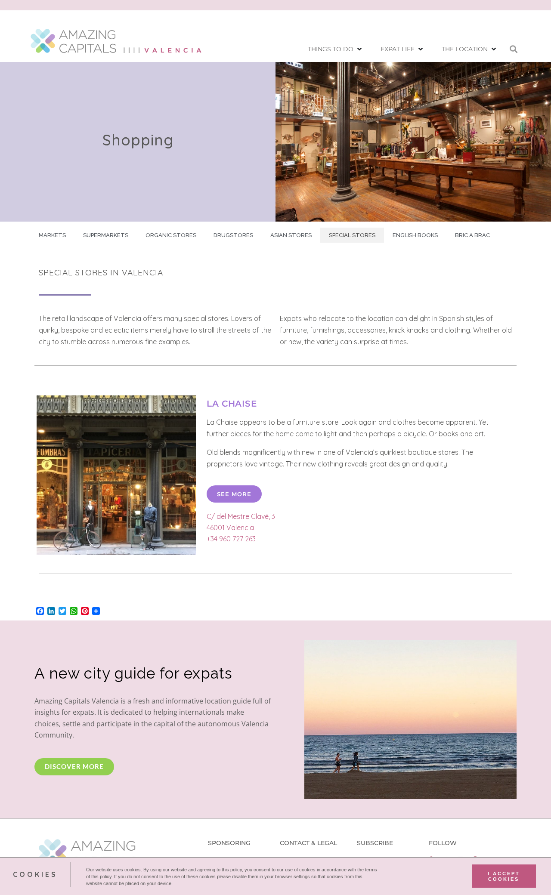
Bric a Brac (472, 235)
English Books (415, 235)
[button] (335, 49)
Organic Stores (170, 235)
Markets (52, 235)
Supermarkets (105, 235)
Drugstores (233, 235)
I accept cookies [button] (504, 876)
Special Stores (352, 235)
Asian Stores (291, 235)
